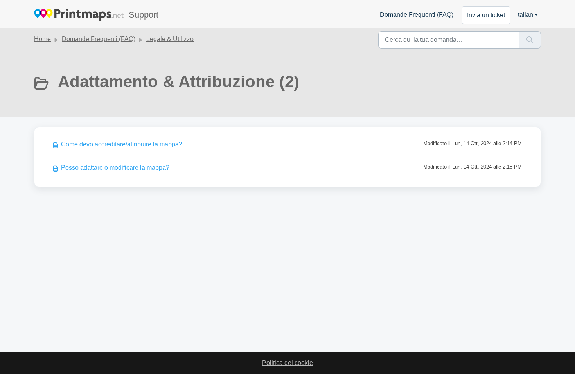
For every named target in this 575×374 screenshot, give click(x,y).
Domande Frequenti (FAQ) (416, 14)
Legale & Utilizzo (170, 39)
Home (42, 39)
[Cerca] (530, 40)
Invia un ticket (486, 15)
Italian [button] (524, 14)
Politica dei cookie (287, 363)
